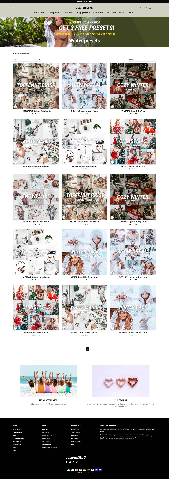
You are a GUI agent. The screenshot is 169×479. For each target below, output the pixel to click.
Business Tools (98, 13)
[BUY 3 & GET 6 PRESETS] (48, 381)
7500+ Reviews (111, 13)
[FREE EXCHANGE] (120, 381)
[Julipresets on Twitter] (70, 462)
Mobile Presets (39, 13)
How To (121, 13)
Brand (131, 13)
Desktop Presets (54, 13)
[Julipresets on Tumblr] (80, 462)
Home (14, 53)
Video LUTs (68, 13)
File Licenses (74, 438)
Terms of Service (75, 432)
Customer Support (76, 441)
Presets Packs (46, 438)
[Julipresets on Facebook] (66, 462)
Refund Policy (74, 435)
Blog (72, 444)
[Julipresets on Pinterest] (73, 462)
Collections (19, 53)
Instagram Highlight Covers (49, 447)
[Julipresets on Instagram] (77, 462)
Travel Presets (46, 441)
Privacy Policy (75, 429)
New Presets (45, 432)
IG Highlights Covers (83, 13)
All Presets (45, 429)
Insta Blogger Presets (48, 435)
